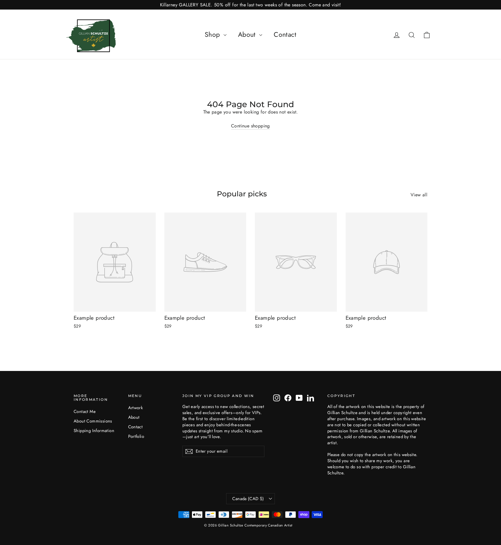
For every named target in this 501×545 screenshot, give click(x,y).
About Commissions (93, 421)
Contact (285, 34)
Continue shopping (250, 125)
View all (419, 194)
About (248, 34)
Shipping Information (94, 430)
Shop (213, 34)
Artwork (135, 408)
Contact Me (85, 411)
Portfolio (136, 436)
